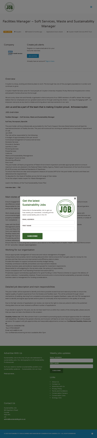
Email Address (28, 219)
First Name (26, 225)
